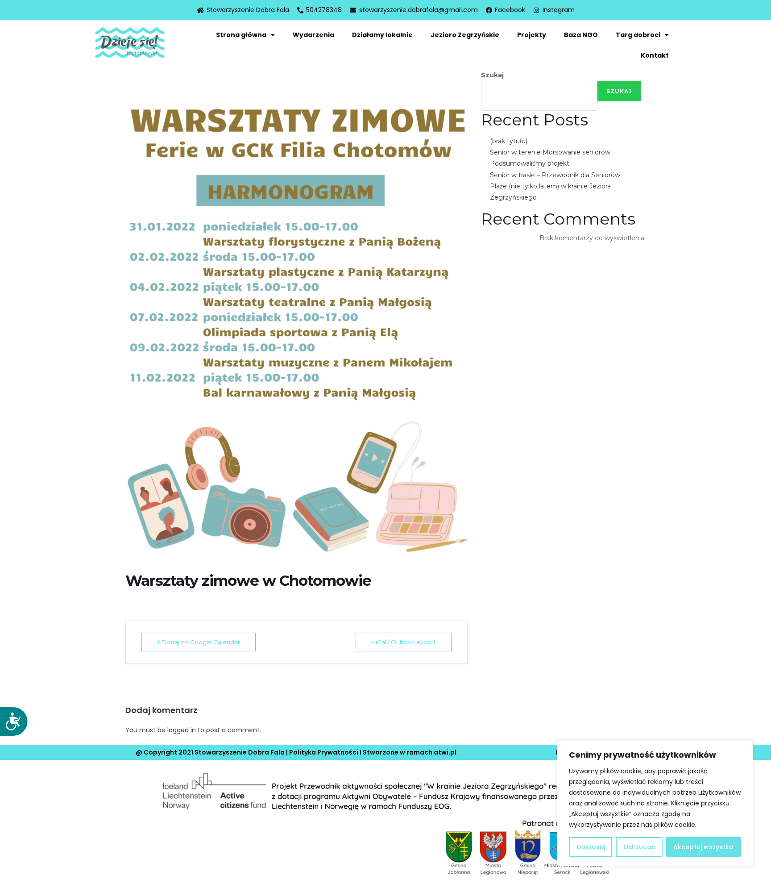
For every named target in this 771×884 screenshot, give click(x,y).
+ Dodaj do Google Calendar (198, 642)
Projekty (531, 34)
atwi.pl (445, 752)
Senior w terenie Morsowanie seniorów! (551, 152)
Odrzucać (639, 846)
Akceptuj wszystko (703, 846)
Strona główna (241, 34)
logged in (181, 730)
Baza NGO (581, 34)
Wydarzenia (313, 34)
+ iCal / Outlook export (403, 642)
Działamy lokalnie (382, 34)
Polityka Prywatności (323, 752)
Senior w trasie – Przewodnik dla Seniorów (555, 175)
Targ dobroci (638, 34)
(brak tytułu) (508, 141)
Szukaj (492, 75)
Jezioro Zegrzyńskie (465, 34)
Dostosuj (590, 846)
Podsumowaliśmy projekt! (530, 163)
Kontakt (655, 55)
